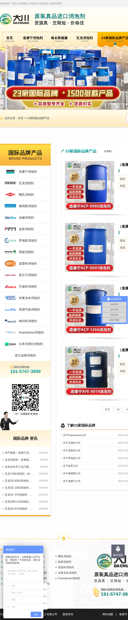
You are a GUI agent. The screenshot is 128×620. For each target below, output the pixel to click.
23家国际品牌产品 (38, 118)
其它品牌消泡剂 (25, 355)
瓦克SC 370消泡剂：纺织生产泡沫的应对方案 (19, 494)
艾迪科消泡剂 (28, 286)
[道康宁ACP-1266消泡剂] (89, 309)
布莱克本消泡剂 (29, 298)
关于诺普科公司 (71, 450)
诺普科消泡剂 (28, 263)
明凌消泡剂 (26, 252)
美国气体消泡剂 (29, 309)
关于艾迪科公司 (71, 442)
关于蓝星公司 (70, 465)
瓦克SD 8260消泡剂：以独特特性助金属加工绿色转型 (19, 480)
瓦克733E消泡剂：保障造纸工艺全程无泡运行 (19, 473)
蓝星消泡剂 (26, 229)
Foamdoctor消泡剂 (31, 332)
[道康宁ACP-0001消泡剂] (89, 247)
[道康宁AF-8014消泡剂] (89, 370)
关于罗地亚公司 (71, 458)
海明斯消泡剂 (28, 206)
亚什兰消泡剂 (28, 275)
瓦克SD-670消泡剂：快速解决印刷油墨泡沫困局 (19, 508)
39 (118, 409)
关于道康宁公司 (71, 481)
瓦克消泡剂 (26, 183)
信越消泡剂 (26, 217)
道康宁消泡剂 (28, 171)
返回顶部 (118, 555)
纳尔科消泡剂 (28, 321)
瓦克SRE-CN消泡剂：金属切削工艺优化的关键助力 (19, 501)
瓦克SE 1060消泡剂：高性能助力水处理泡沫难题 (19, 487)
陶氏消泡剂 (26, 194)
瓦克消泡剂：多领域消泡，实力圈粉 (19, 459)
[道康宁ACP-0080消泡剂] (89, 185)
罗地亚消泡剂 (28, 240)
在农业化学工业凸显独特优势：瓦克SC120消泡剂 (19, 466)
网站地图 (107, 614)
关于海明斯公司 (71, 473)
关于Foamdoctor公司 (74, 435)
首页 (20, 118)
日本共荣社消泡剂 (31, 344)
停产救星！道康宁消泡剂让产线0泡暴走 (19, 452)
